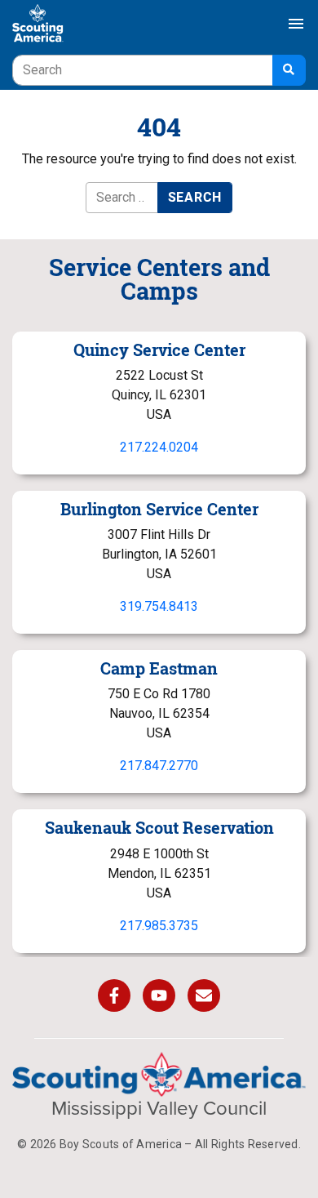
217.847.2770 (159, 765)
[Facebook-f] (114, 995)
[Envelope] (204, 995)
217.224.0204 (159, 447)
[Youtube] (159, 995)
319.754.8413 (159, 606)
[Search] (289, 70)
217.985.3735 (159, 925)
